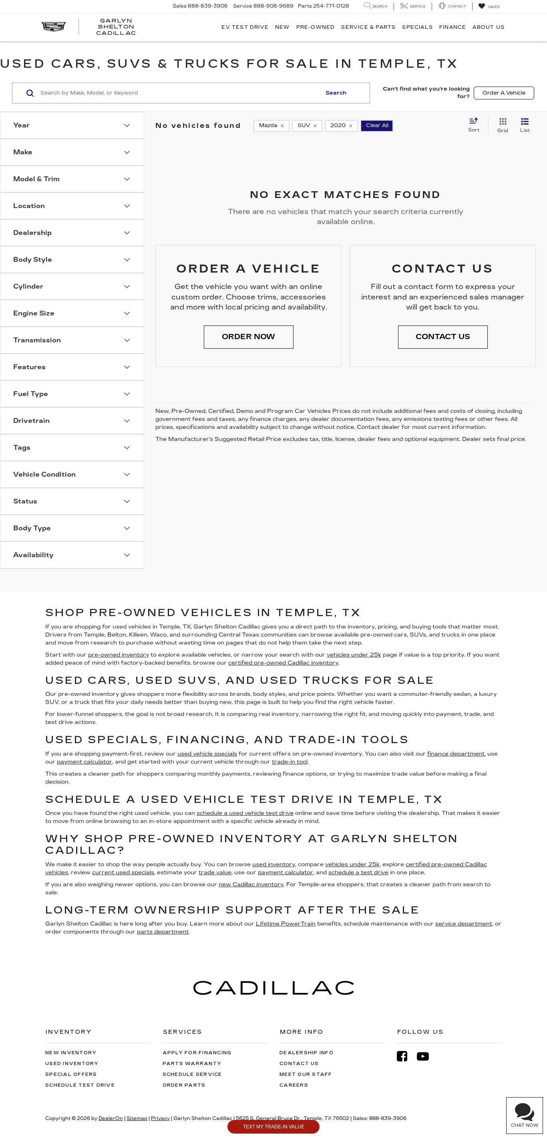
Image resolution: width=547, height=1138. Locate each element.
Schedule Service (192, 1074)
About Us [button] (489, 27)
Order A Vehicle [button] (504, 93)
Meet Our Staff (306, 1074)
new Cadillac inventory (251, 884)
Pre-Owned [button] (315, 27)
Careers (294, 1085)
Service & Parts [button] (368, 27)
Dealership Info (307, 1052)
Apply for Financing (197, 1052)
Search (336, 93)
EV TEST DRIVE (245, 27)
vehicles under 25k (354, 654)
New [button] (282, 27)
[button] (249, 337)
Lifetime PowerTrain (286, 923)
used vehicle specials (207, 753)
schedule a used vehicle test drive (245, 813)
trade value (215, 872)
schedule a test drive (358, 872)
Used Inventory (72, 1063)
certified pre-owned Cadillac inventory (283, 662)
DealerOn (111, 1118)
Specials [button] (417, 27)
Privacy (160, 1118)
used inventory (273, 864)
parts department (163, 931)
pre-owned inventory (118, 654)
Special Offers (71, 1074)
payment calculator (84, 761)
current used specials (123, 872)
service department (463, 923)
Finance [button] (452, 27)
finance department (456, 753)
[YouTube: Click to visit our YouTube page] (427, 1056)
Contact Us (299, 1063)
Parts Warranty (192, 1063)
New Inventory (71, 1052)
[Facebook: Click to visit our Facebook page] (406, 1056)
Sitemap (137, 1118)
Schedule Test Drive (80, 1085)
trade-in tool (290, 761)
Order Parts (184, 1085)
